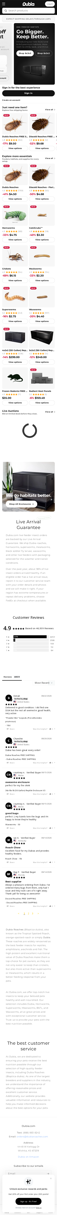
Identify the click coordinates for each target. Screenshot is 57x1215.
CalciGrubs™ (36, 228)
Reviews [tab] (8, 676)
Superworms (9, 309)
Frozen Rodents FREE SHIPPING (15, 391)
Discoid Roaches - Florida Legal (42, 187)
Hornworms (8, 228)
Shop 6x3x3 (25, 53)
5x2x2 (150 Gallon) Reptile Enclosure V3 (42, 350)
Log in (50, 4)
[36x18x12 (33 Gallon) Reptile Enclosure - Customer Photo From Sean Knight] (12, 659)
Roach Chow (11, 858)
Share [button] (12, 729)
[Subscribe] (48, 1173)
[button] (3, 4)
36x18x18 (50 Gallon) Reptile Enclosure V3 (25, 790)
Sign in (28, 93)
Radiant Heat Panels (40, 391)
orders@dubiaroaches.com (32, 1136)
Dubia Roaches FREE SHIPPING (15, 136)
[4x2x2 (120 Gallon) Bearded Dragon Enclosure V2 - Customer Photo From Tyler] (44, 659)
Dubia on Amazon (28, 1156)
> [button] (38, 913)
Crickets (6, 269)
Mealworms (35, 269)
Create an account (11, 100)
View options (15, 148)
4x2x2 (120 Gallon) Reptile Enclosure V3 (15, 350)
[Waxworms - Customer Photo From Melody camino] (44, 667)
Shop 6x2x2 (43, 53)
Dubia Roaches (10, 187)
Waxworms (35, 309)
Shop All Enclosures (20, 504)
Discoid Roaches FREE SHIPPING (42, 136)
